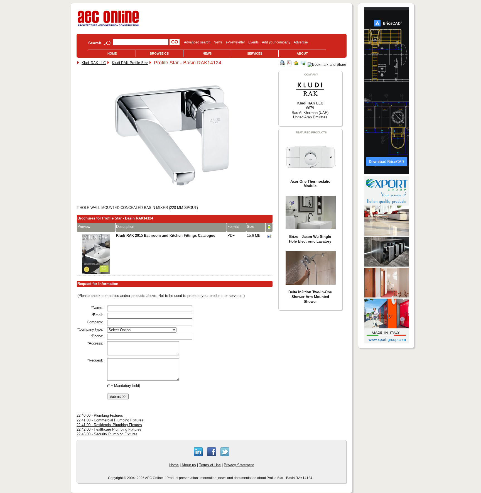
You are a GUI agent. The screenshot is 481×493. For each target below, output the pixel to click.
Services (254, 53)
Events (253, 42)
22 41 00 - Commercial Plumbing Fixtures (110, 420)
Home (112, 53)
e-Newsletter (235, 42)
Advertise (301, 42)
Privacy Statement (239, 465)
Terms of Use (210, 465)
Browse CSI (159, 53)
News (218, 42)
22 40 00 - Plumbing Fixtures (100, 415)
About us (188, 465)
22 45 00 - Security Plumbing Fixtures (107, 434)
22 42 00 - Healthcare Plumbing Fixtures (109, 429)
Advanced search (197, 42)
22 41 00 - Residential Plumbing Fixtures (109, 425)
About (302, 53)
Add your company (276, 42)
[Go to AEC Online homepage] (108, 26)
